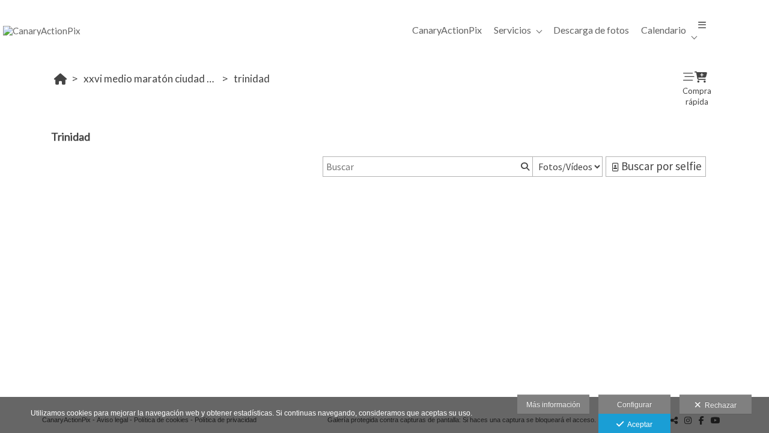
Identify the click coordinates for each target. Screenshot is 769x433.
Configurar (634, 405)
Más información (553, 405)
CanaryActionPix (447, 29)
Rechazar (719, 405)
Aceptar (638, 424)
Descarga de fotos (591, 29)
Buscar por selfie (660, 166)
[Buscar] (524, 166)
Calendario (663, 29)
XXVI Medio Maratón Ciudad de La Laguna (151, 78)
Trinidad (252, 78)
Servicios (512, 29)
